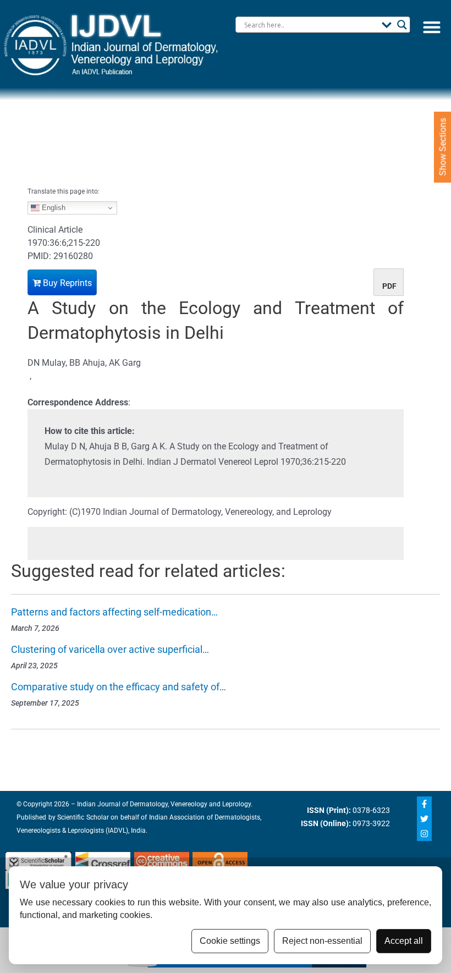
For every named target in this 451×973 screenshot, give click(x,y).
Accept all (403, 940)
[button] (431, 27)
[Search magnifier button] (402, 24)
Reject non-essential (322, 940)
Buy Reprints (66, 283)
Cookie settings (230, 940)
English (52, 208)
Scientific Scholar (82, 817)
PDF (389, 286)
